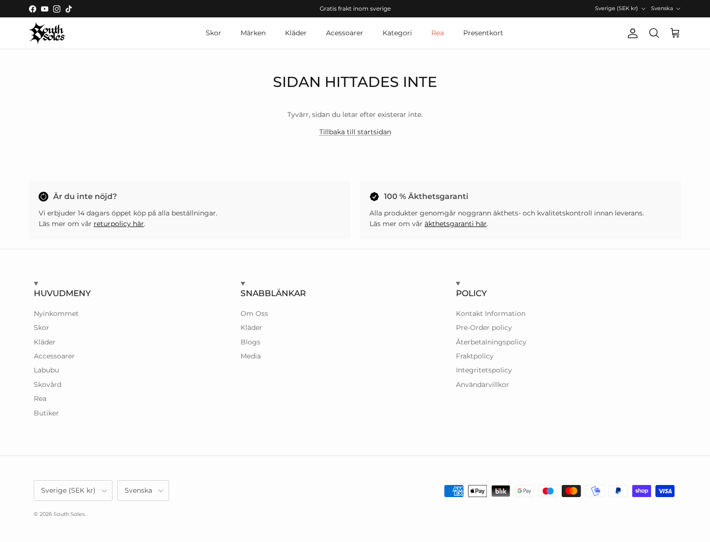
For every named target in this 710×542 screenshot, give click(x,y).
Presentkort (483, 33)
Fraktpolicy (475, 356)
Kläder (296, 33)
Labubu (46, 370)
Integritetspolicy (484, 370)
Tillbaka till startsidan (355, 132)
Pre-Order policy (484, 327)
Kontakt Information (490, 313)
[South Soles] (47, 33)
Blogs (250, 342)
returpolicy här (119, 223)
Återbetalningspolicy (491, 342)
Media (251, 356)
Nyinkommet (56, 313)
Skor (213, 33)
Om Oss (254, 313)
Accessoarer (54, 356)
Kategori (397, 33)
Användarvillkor (482, 384)
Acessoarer (344, 33)
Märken (253, 33)
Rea (437, 33)
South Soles (69, 514)
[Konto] (631, 33)
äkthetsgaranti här (456, 223)
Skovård (47, 384)
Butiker (46, 413)
